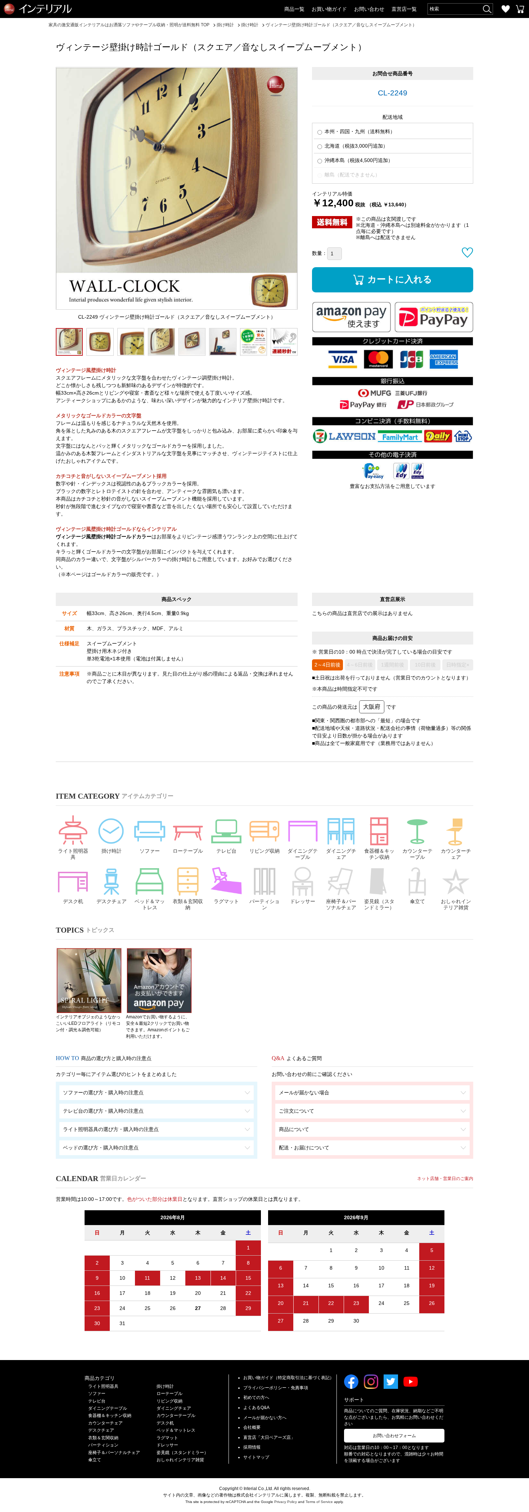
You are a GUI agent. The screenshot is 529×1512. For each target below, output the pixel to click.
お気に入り (505, 9)
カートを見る (520, 9)
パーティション (264, 904)
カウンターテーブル (417, 854)
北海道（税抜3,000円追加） (355, 146)
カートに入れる (399, 279)
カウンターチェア (456, 854)
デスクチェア (111, 901)
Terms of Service (319, 1502)
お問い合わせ (369, 9)
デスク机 (73, 901)
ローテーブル (188, 851)
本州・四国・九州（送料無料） (359, 131)
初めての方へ (256, 1397)
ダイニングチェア (341, 854)
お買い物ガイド (329, 9)
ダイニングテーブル (303, 854)
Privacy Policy (285, 1502)
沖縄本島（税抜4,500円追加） (358, 160)
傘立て (417, 901)
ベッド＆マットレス (150, 904)
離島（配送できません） (351, 175)
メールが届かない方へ (264, 1417)
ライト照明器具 (73, 854)
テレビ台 (226, 851)
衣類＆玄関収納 (188, 904)
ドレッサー (302, 901)
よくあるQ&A (256, 1407)
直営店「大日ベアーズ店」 (269, 1437)
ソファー (150, 851)
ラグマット (226, 901)
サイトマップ (256, 1457)
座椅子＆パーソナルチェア (341, 904)
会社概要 (252, 1427)
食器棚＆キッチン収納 (379, 854)
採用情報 (252, 1447)
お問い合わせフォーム (394, 1435)
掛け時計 (111, 851)
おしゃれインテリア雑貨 (456, 904)
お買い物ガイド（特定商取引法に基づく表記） (288, 1377)
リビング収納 (264, 851)
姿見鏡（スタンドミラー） (379, 904)
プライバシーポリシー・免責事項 (275, 1387)
